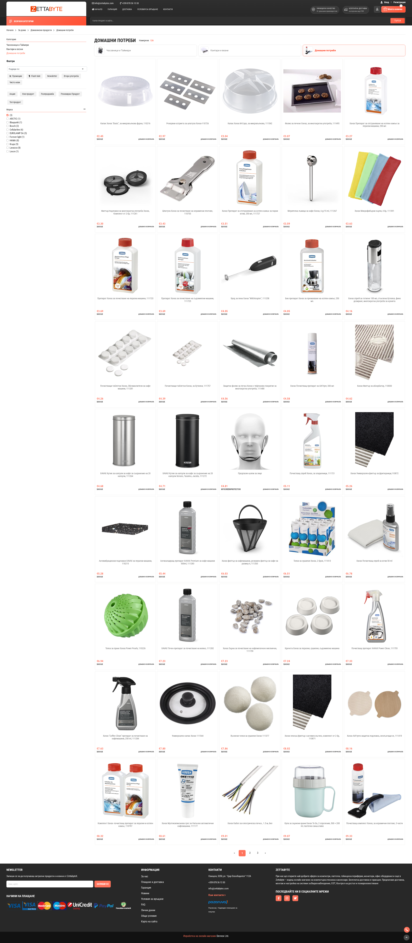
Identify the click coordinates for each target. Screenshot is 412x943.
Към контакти (216, 895)
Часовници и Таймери (17, 45)
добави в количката (146, 139)
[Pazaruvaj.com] (226, 903)
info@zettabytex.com (104, 3)
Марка (9, 109)
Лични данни (148, 910)
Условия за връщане (147, 9)
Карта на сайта (149, 921)
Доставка (127, 9)
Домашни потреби (15, 53)
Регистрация (399, 2)
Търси (397, 20)
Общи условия (149, 915)
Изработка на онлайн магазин (199, 936)
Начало (98, 9)
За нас (144, 876)
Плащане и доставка (152, 882)
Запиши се (103, 884)
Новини (145, 893)
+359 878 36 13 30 (130, 3)
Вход (386, 2)
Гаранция (112, 9)
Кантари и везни (14, 49)
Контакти (168, 9)
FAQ (143, 904)
